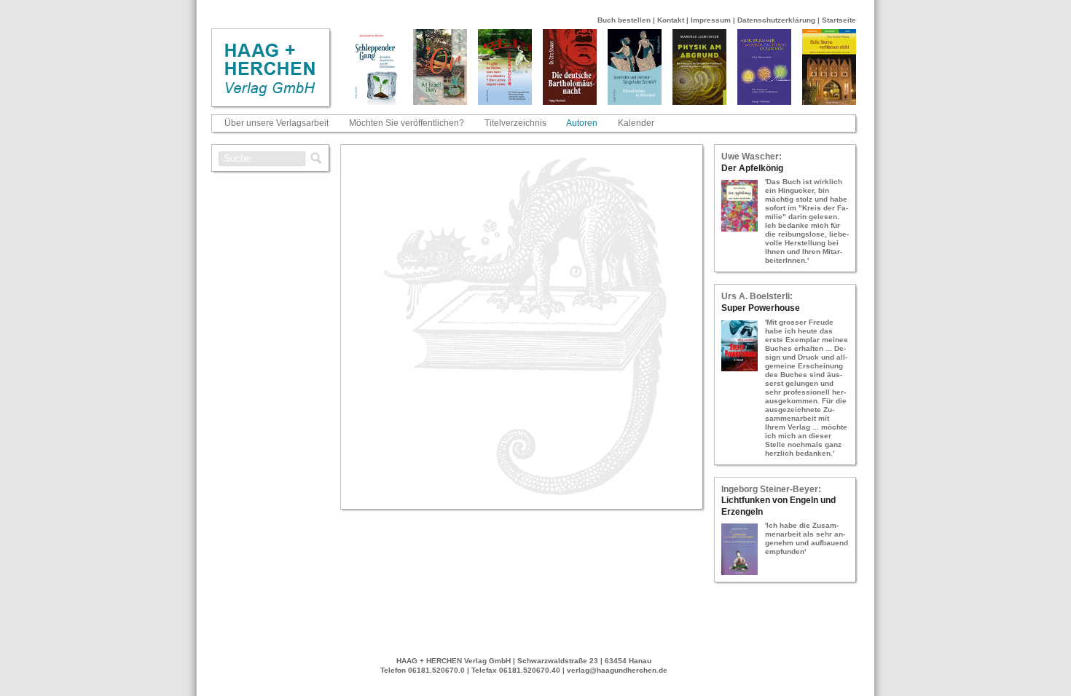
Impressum (711, 20)
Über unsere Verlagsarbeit (276, 123)
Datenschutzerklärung (776, 20)
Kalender (636, 123)
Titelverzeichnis (515, 123)
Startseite (839, 20)
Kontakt (670, 20)
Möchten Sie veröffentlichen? (406, 123)
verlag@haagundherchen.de (617, 670)
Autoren (581, 123)
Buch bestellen (624, 20)
